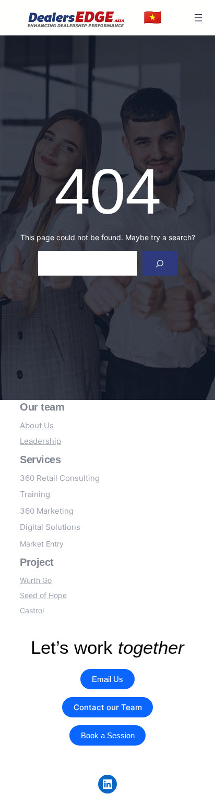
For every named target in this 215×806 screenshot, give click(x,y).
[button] (153, 18)
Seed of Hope (43, 595)
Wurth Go (36, 580)
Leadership (40, 441)
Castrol (32, 610)
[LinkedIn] (107, 784)
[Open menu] (198, 17)
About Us (37, 425)
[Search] (159, 263)
